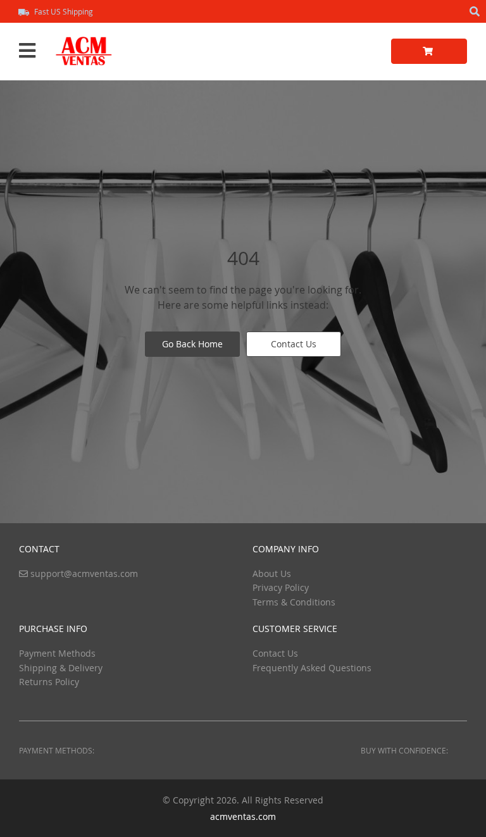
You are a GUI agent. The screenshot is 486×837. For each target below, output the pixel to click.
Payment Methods (57, 653)
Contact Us (293, 344)
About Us (271, 573)
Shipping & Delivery (61, 668)
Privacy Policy (280, 587)
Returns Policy (49, 682)
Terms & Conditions (293, 602)
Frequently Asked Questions (311, 668)
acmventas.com (243, 816)
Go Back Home (192, 344)
